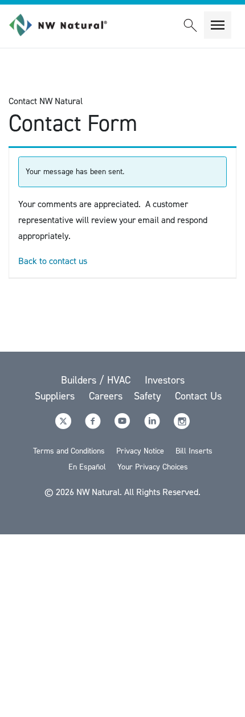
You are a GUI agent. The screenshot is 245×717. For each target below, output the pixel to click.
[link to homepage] (64, 25)
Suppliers (56, 396)
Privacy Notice (140, 451)
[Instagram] (182, 426)
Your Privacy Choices (152, 466)
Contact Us (198, 396)
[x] (64, 426)
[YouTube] (124, 426)
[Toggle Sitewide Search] (190, 25)
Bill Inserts (194, 451)
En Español (87, 466)
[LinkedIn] (153, 426)
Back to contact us (52, 261)
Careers (105, 396)
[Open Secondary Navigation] (217, 25)
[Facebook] (94, 426)
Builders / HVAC (97, 380)
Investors (165, 380)
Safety (149, 396)
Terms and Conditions (69, 451)
